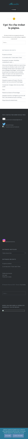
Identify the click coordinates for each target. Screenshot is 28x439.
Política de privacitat (7, 273)
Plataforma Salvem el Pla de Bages (11, 92)
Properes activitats (7, 54)
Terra (3, 89)
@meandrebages (10, 125)
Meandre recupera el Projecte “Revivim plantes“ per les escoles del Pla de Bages (12, 81)
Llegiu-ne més (18, 435)
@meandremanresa (10, 241)
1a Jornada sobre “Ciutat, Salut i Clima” (12, 57)
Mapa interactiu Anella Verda (9, 100)
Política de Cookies (6, 277)
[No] (26, 433)
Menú (14, 9)
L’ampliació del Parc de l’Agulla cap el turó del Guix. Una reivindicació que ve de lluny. (13, 96)
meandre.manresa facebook (12, 127)
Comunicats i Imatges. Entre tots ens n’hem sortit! (13, 85)
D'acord (8, 435)
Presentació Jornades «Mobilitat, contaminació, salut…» (10, 61)
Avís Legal (4, 275)
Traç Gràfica (23, 284)
